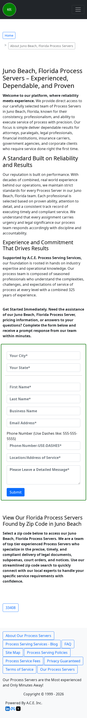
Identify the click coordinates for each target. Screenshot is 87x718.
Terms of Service (19, 669)
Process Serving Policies (47, 652)
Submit (16, 492)
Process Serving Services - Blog (32, 644)
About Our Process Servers (28, 635)
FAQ (67, 644)
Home (9, 35)
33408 (11, 607)
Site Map (13, 652)
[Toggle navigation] (78, 9)
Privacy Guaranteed (63, 660)
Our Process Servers (57, 669)
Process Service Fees (23, 660)
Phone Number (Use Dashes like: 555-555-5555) (42, 436)
